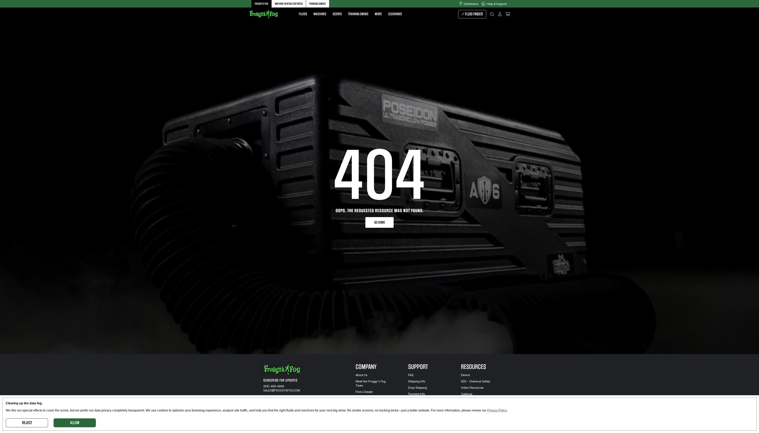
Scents (337, 14)
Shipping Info (416, 381)
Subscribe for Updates (280, 380)
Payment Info (416, 394)
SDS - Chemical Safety (475, 381)
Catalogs (466, 394)
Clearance (395, 14)
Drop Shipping (417, 387)
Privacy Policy (497, 410)
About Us (361, 375)
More (378, 14)
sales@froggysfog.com (281, 390)
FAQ (410, 375)
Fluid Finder (473, 14)
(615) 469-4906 (273, 386)
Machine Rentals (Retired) (289, 4)
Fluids (303, 14)
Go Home (379, 222)
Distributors (471, 4)
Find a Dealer (364, 391)
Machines (319, 14)
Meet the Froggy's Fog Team (371, 383)
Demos (465, 375)
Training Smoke (317, 4)
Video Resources (472, 387)
